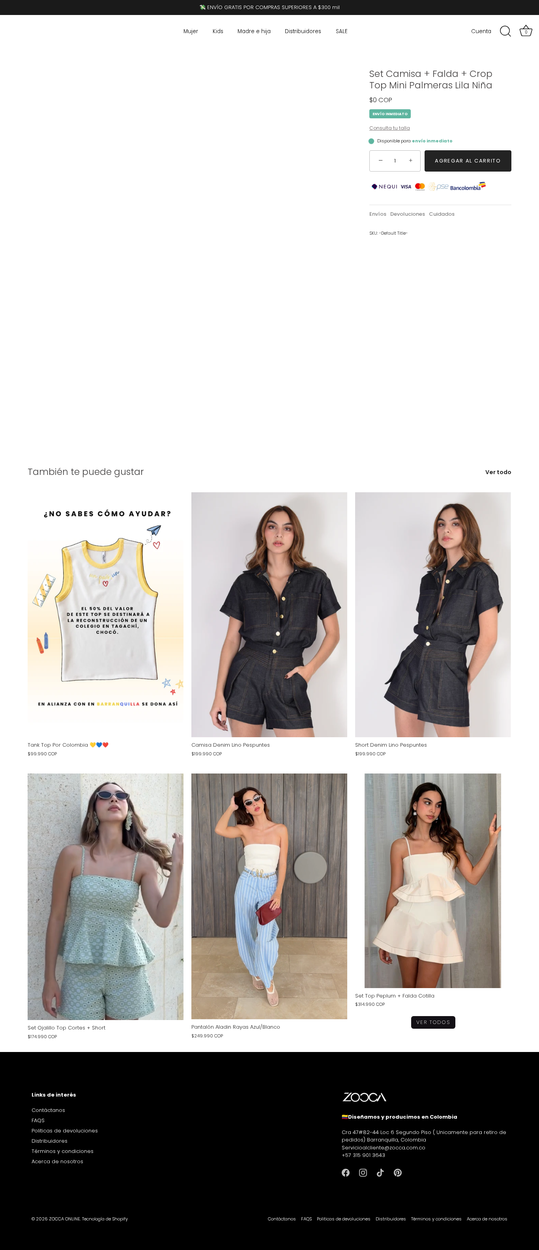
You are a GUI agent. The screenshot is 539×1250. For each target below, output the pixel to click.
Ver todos (433, 1022)
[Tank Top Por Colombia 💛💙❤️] (105, 615)
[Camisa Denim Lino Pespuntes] (269, 615)
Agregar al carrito (468, 160)
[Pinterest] (398, 1172)
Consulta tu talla (389, 128)
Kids (218, 31)
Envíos (377, 214)
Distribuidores (303, 31)
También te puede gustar (86, 471)
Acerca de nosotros (57, 1161)
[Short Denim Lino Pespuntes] (433, 615)
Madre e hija (254, 31)
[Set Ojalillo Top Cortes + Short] (105, 897)
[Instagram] (363, 1172)
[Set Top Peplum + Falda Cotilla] (433, 881)
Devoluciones (407, 214)
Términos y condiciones (63, 1151)
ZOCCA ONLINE (64, 1219)
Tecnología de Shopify (105, 1219)
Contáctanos (48, 1110)
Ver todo (498, 472)
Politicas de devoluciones (65, 1130)
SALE (342, 31)
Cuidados (442, 214)
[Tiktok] (380, 1172)
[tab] (379, 214)
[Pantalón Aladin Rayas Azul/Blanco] (269, 896)
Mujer (190, 31)
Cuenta (481, 31)
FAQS (38, 1120)
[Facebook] (346, 1172)
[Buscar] (505, 31)
